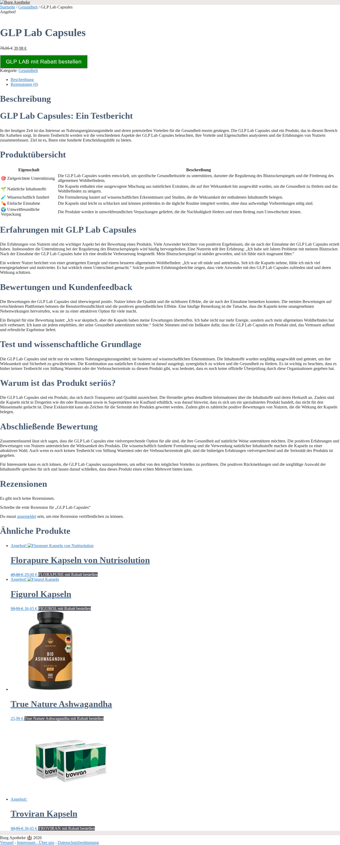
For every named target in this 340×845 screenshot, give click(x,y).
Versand (7, 842)
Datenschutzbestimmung (78, 842)
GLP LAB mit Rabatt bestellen (44, 61)
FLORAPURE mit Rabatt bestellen (68, 574)
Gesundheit (27, 7)
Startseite (7, 7)
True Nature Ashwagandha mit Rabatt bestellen (64, 718)
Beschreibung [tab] (22, 79)
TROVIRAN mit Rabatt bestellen (66, 828)
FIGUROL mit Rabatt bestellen (64, 608)
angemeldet (26, 516)
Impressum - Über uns (35, 842)
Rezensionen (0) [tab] (24, 84)
